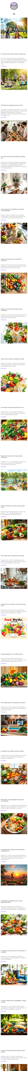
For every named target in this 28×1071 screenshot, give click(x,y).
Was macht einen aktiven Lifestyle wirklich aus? (13, 54)
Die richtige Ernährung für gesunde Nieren (12, 407)
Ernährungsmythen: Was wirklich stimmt (12, 654)
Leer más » (4, 66)
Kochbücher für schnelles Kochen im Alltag (12, 751)
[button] (14, 14)
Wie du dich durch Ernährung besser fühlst (12, 555)
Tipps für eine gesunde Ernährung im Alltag (12, 359)
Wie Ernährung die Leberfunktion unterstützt (13, 702)
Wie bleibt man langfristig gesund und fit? (12, 105)
